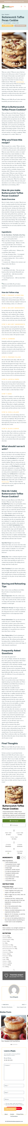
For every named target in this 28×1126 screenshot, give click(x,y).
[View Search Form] (25, 6)
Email (7, 1092)
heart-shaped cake (21, 1006)
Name (7, 1085)
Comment (7, 1065)
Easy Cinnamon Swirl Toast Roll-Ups (11, 1041)
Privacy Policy (20, 1114)
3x (24, 857)
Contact (12, 1114)
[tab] (12, 1044)
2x (21, 857)
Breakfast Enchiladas (7, 1006)
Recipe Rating (7, 1058)
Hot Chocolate (5, 481)
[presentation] (13, 1027)
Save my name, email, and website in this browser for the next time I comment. (15, 1104)
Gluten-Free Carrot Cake (18, 1)
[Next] (26, 1029)
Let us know (12, 976)
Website (7, 1099)
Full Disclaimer (14, 1116)
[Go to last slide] (2, 1029)
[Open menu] (21, 6)
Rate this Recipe (21, 25)
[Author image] (3, 23)
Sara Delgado (8, 23)
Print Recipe (15, 820)
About (6, 1114)
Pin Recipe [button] (15, 825)
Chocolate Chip (20, 81)
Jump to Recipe (8, 25)
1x (18, 857)
